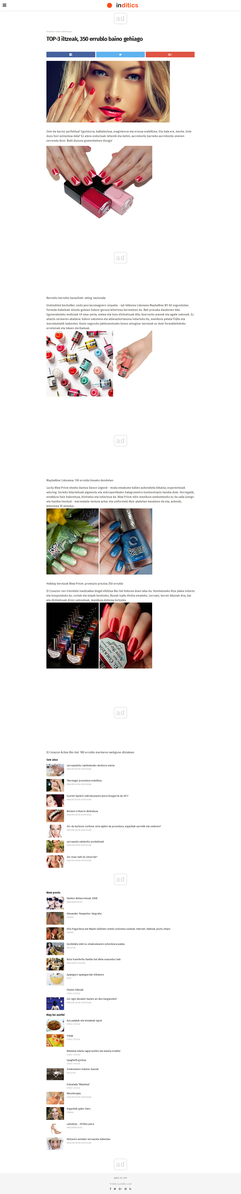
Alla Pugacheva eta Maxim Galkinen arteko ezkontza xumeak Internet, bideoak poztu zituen (118, 928)
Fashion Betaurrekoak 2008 (82, 898)
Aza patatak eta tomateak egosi (84, 1020)
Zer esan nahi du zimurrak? (82, 857)
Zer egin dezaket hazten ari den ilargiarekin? (92, 998)
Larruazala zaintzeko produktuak (85, 841)
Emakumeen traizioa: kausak (83, 1069)
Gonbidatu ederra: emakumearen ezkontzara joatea (96, 944)
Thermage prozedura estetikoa (84, 780)
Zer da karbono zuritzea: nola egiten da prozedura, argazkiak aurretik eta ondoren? (114, 826)
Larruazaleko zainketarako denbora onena (91, 765)
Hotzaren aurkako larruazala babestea (88, 1139)
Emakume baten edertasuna (59, 31)
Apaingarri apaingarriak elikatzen (85, 974)
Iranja (70, 1035)
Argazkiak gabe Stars (79, 1108)
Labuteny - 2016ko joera (80, 1124)
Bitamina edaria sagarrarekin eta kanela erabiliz (93, 1051)
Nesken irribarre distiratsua (82, 811)
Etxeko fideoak (75, 989)
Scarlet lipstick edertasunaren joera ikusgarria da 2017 (97, 795)
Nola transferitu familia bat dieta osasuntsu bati (93, 959)
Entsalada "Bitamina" (78, 1084)
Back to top (120, 1178)
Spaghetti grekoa (76, 1060)
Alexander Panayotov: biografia (84, 913)
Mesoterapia (74, 1093)
